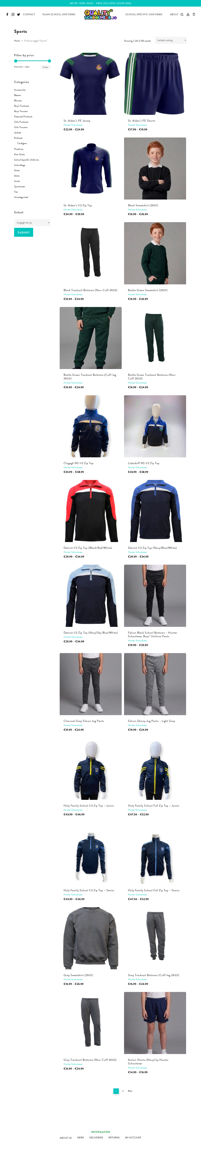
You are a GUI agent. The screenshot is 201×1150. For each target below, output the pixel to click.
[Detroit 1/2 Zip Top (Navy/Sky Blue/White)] (91, 596)
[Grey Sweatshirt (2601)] (91, 938)
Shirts (17, 170)
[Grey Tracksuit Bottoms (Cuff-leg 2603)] (155, 938)
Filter (45, 67)
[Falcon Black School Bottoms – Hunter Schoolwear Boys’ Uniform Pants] (155, 596)
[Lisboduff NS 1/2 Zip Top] (155, 426)
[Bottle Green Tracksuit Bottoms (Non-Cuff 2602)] (155, 338)
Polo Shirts (19, 154)
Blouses (18, 100)
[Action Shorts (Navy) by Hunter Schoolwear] (155, 1023)
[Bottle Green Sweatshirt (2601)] (155, 253)
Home (17, 40)
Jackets (17, 132)
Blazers (17, 95)
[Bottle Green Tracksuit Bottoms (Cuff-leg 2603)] (91, 338)
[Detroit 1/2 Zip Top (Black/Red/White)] (91, 511)
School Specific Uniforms (26, 160)
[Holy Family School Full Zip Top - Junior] (155, 769)
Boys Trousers (21, 111)
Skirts (17, 176)
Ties (16, 192)
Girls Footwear (21, 122)
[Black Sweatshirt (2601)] (155, 168)
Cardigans (22, 143)
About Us (66, 1138)
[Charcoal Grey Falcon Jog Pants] (91, 684)
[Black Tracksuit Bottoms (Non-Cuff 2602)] (91, 253)
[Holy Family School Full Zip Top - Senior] (155, 853)
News (80, 1137)
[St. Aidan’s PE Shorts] (155, 84)
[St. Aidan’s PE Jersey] (91, 84)
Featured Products (23, 116)
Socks (17, 181)
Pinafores (18, 149)
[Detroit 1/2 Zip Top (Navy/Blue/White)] (155, 511)
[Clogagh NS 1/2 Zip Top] (91, 426)
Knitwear (18, 138)
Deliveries (96, 1137)
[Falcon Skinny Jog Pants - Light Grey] (155, 684)
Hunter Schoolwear (73, 125)
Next (130, 1091)
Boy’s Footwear (21, 106)
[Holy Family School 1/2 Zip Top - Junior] (91, 769)
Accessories (20, 90)
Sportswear (19, 186)
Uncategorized (21, 197)
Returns (114, 1137)
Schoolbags (19, 165)
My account (133, 1137)
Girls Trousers (20, 127)
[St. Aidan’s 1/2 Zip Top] (91, 168)
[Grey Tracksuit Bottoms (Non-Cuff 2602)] (91, 1023)
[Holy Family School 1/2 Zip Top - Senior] (91, 853)
